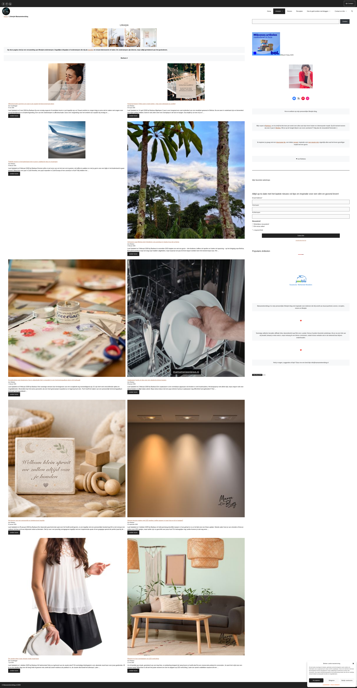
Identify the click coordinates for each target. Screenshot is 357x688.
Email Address (257, 198)
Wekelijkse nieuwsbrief (261, 224)
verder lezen (14, 116)
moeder (90, 50)
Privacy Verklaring (335, 684)
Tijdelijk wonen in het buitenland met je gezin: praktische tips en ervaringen (33, 161)
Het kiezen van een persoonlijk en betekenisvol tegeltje (26, 520)
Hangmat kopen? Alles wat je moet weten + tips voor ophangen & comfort (151, 104)
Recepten (299, 11)
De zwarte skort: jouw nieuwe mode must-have (23, 658)
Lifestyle (278, 11)
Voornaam (255, 205)
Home (269, 11)
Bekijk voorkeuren (346, 680)
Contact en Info (340, 11)
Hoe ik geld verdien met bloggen (317, 11)
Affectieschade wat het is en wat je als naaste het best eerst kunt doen (31, 104)
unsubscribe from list (301, 240)
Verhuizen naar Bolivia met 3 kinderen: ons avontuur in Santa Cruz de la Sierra (153, 242)
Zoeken (344, 21)
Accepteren (316, 680)
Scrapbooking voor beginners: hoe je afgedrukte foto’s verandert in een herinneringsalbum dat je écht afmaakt (44, 380)
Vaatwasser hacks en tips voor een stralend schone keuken (146, 380)
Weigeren (332, 680)
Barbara (268, 126)
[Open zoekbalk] (352, 11)
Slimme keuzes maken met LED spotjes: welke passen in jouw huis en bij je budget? (155, 520)
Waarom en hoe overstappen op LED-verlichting (143, 658)
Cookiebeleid (326, 684)
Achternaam (256, 212)
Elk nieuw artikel (259, 226)
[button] (353, 663)
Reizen (289, 11)
